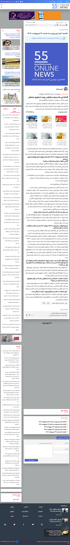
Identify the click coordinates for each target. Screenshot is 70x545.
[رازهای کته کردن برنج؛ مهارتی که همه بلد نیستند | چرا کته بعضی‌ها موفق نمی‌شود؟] (65, 532)
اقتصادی (40, 511)
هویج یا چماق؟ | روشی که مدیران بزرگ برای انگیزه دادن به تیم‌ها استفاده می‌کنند (11, 240)
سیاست (40, 516)
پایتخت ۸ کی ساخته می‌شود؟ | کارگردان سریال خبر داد (10, 186)
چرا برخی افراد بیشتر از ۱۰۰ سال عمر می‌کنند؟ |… (55, 521)
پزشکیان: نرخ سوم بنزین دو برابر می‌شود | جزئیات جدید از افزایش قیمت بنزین (10, 136)
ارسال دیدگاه (31, 460)
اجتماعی (26, 507)
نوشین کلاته (59, 89)
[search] (1, 7)
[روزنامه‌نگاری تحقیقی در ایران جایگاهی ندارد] (11, 98)
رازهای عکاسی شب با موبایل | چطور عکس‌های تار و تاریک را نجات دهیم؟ (11, 199)
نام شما (66, 443)
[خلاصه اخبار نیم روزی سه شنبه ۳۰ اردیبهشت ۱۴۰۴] (30, 315)
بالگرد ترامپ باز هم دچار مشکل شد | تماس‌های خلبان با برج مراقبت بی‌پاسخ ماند (10, 178)
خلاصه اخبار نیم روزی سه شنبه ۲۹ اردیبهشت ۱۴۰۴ (53, 422)
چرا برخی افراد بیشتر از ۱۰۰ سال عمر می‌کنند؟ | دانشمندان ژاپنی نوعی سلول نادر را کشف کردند (11, 126)
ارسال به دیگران (62, 25)
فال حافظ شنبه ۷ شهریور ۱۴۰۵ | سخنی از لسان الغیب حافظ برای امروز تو (11, 249)
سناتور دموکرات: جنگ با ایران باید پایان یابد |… (55, 511)
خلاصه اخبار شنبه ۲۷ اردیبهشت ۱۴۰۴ (56, 432)
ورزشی (12, 507)
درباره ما (67, 1)
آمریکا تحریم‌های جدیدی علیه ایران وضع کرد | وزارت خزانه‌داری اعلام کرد (11, 214)
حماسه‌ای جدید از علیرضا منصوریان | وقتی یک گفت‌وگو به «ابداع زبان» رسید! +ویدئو (11, 308)
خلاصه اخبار (63, 310)
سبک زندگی (26, 516)
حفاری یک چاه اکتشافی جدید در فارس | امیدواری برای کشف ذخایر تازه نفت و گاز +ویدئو (10, 327)
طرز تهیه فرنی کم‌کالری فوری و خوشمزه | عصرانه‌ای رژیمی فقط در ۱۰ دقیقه (10, 267)
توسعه (41, 507)
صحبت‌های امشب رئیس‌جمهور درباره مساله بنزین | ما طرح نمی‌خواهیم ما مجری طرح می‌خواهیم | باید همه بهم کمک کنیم (11, 158)
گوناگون (12, 511)
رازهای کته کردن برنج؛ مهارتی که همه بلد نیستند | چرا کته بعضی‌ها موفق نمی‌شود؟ (53, 533)
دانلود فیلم (16, 499)
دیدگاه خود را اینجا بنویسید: (45, 443)
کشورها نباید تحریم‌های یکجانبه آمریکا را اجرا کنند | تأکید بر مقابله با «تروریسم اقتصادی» (10, 274)
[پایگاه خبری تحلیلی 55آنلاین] (60, 6)
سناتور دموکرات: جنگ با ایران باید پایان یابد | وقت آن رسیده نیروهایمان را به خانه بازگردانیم (10, 117)
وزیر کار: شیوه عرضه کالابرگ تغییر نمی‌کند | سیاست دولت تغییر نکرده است (11, 222)
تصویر (12, 516)
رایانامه (66, 449)
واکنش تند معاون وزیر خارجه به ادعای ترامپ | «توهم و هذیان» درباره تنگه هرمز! (11, 283)
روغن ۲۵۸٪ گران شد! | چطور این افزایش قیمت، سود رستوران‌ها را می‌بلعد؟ (12, 54)
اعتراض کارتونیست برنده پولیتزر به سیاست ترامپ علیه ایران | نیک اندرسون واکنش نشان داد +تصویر (11, 293)
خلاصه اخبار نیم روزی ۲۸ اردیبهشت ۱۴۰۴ (55, 427)
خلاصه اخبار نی (64, 94)
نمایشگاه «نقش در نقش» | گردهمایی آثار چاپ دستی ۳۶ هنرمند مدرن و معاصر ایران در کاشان (10, 318)
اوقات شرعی (52, 1)
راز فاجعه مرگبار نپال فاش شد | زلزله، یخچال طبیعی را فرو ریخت (11, 301)
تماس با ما (60, 1)
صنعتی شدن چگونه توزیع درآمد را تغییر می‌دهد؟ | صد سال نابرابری (12, 73)
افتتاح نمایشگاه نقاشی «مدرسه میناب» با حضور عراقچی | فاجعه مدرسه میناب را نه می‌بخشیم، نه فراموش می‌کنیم (12, 146)
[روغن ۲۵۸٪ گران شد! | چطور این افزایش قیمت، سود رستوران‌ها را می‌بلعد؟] (11, 63)
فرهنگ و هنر (25, 511)
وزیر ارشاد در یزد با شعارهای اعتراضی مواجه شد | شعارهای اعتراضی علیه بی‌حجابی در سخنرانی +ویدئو (11, 169)
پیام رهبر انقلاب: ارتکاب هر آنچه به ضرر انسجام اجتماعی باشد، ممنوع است (11, 192)
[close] (67, 528)
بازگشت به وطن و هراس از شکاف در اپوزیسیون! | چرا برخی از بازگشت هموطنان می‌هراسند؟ (12, 35)
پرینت (55, 25)
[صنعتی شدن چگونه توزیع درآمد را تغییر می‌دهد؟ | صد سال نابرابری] (11, 81)
